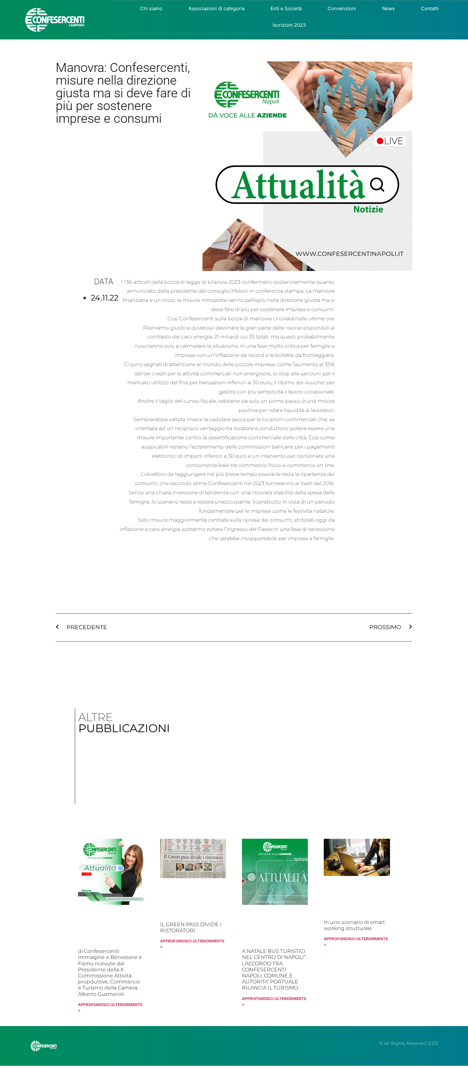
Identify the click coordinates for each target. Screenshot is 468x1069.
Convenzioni (342, 8)
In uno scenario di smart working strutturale (354, 925)
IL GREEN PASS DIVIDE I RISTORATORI (191, 927)
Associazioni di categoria (216, 8)
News (388, 8)
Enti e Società (286, 8)
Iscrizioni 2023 (289, 25)
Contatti (430, 8)
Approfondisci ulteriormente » (110, 1007)
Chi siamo (151, 8)
